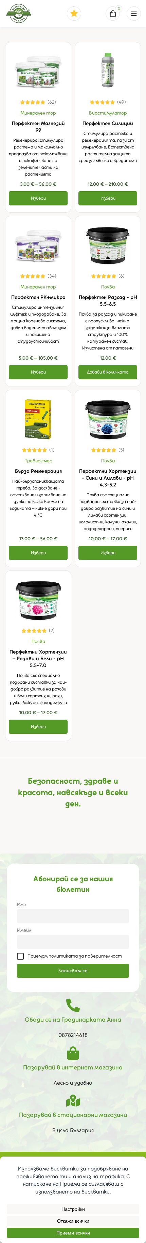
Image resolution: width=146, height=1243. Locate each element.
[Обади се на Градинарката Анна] (73, 1005)
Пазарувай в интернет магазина (73, 1067)
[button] (107, 372)
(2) (52, 630)
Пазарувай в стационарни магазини (73, 1115)
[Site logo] (18, 13)
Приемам (75, 956)
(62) (52, 102)
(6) (121, 276)
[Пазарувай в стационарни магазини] (73, 1100)
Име (21, 904)
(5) (121, 450)
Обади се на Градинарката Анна (73, 1019)
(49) (121, 102)
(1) (52, 450)
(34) (52, 276)
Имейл (24, 930)
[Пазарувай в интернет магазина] (73, 1053)
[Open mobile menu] (133, 13)
